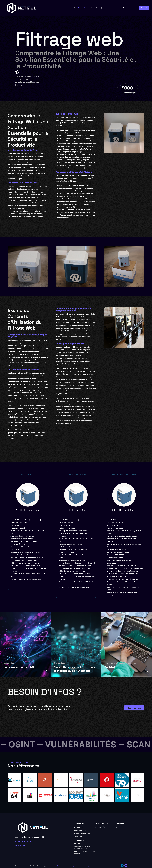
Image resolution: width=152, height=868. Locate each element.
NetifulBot (78, 827)
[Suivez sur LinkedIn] (122, 865)
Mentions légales (101, 827)
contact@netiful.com (23, 841)
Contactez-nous (134, 708)
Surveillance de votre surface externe (83, 847)
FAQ (116, 827)
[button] (44, 499)
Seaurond (78, 836)
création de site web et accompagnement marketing (67, 866)
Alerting (77, 843)
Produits (82, 8)
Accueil (71, 8)
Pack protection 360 (82, 830)
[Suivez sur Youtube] (125, 865)
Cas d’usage (97, 8)
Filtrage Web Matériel (81, 172)
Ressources (128, 8)
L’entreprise (114, 8)
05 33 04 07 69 (21, 846)
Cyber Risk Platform (82, 833)
